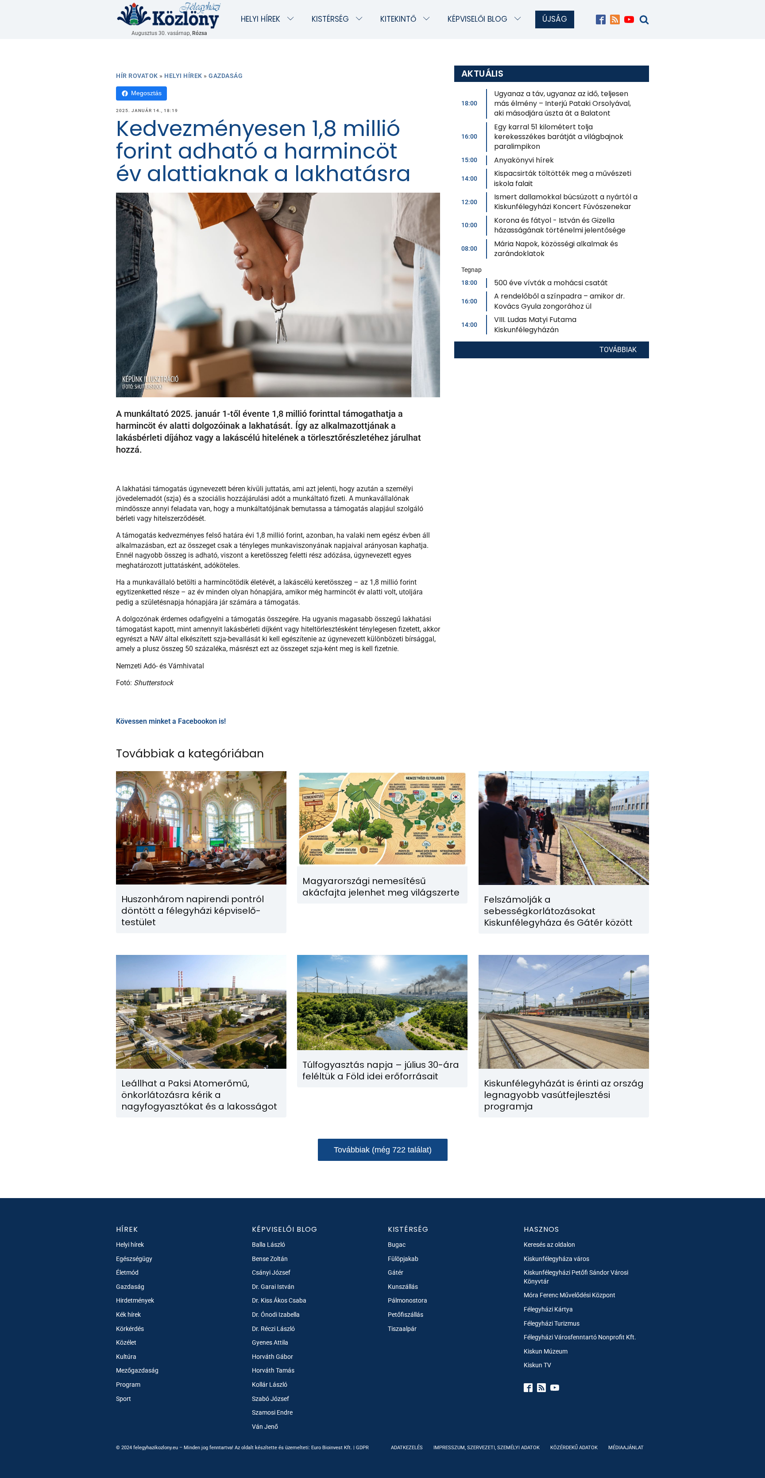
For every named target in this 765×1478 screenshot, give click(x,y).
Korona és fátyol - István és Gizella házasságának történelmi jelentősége (560, 225)
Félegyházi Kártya (548, 1309)
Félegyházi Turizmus (552, 1323)
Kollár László (269, 1384)
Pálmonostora (407, 1300)
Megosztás (146, 93)
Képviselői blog (477, 19)
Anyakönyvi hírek (524, 160)
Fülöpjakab (403, 1258)
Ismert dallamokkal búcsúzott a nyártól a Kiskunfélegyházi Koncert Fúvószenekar (566, 202)
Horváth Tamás (273, 1370)
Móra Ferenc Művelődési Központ (569, 1295)
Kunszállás (403, 1286)
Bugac (397, 1244)
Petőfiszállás (405, 1314)
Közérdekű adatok (574, 1448)
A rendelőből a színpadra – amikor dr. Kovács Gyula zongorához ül (559, 301)
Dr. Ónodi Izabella (276, 1314)
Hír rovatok (137, 75)
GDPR (362, 1448)
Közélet (126, 1342)
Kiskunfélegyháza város (556, 1258)
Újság (554, 19)
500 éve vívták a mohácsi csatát (551, 283)
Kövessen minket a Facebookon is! (171, 721)
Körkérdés (130, 1328)
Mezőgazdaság (137, 1370)
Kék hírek (128, 1314)
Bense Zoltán (270, 1258)
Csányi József (271, 1272)
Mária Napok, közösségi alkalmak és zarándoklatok (556, 249)
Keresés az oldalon (549, 1244)
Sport (123, 1398)
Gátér (395, 1272)
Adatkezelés (407, 1448)
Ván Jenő (265, 1426)
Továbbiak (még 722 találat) (383, 1149)
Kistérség (330, 19)
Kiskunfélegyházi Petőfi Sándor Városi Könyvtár (576, 1277)
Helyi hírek (260, 19)
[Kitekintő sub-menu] (428, 19)
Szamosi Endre (272, 1412)
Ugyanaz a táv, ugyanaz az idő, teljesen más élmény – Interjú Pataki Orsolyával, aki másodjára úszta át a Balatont (562, 104)
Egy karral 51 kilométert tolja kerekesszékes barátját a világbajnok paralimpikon (558, 137)
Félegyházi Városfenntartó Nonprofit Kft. (580, 1337)
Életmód (127, 1272)
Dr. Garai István (273, 1286)
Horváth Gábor (272, 1356)
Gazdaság (226, 75)
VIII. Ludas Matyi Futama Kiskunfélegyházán (535, 324)
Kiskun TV (537, 1365)
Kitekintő (398, 19)
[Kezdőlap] (169, 15)
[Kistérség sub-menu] (361, 19)
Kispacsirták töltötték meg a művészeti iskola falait (562, 178)
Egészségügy (134, 1258)
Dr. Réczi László (273, 1328)
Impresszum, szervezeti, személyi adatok (486, 1448)
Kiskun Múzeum (546, 1351)
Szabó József (270, 1398)
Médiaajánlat (626, 1448)
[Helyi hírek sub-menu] (292, 19)
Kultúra (126, 1356)
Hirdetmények (135, 1300)
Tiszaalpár (402, 1328)
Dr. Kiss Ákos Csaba (279, 1300)
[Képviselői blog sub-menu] (519, 19)
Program (128, 1384)
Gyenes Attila (270, 1342)
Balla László (268, 1244)
